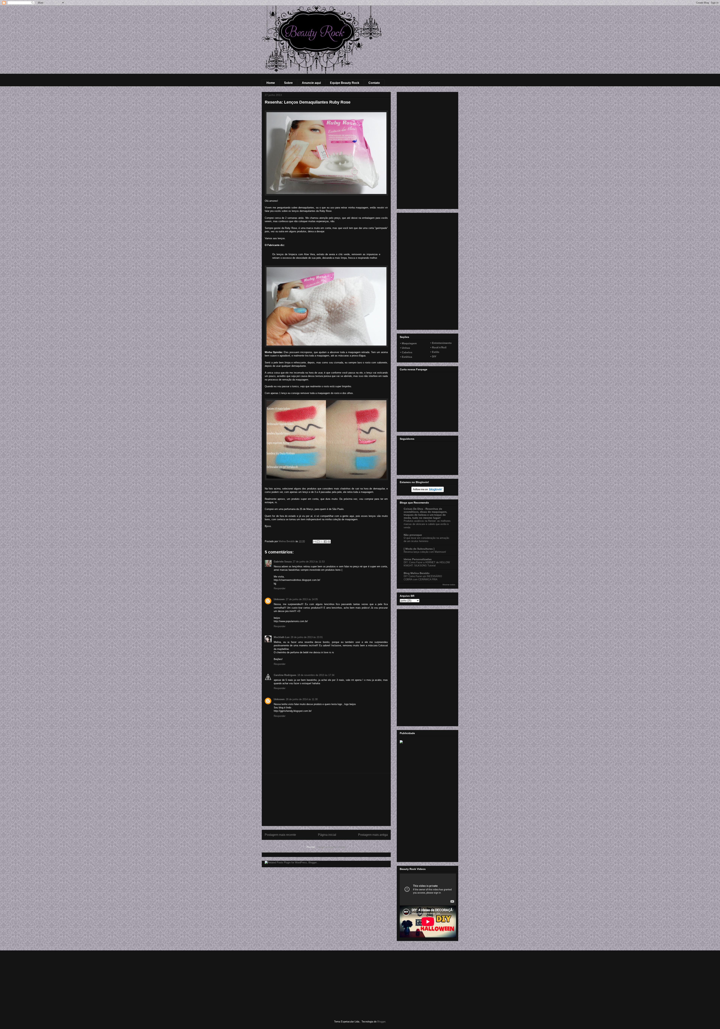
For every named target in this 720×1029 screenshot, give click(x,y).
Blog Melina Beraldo (417, 573)
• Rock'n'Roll (438, 347)
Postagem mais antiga (373, 834)
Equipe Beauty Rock (344, 82)
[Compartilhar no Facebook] (325, 541)
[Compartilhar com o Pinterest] (329, 541)
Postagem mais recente (280, 834)
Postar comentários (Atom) (331, 847)
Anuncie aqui (311, 82)
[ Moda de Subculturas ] (419, 548)
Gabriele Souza (283, 561)
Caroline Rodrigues (285, 675)
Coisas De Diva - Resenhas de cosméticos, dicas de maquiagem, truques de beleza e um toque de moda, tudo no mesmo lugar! (425, 513)
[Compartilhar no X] (322, 541)
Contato (374, 82)
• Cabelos (406, 352)
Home (270, 82)
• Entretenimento (441, 342)
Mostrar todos (448, 584)
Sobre (288, 82)
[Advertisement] (326, 799)
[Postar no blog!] (318, 541)
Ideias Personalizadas (418, 559)
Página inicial (327, 834)
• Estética (406, 356)
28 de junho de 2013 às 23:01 (307, 637)
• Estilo (434, 351)
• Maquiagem (408, 343)
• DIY (433, 356)
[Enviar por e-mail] (314, 541)
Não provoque (413, 534)
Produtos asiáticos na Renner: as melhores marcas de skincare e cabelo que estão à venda (427, 524)
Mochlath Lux (282, 637)
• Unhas (405, 347)
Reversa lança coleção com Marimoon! (425, 551)
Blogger (381, 1021)
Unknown (279, 599)
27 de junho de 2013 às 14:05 (302, 599)
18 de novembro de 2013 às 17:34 (315, 675)
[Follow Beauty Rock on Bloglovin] (427, 491)
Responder (279, 588)
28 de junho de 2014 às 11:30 (302, 699)
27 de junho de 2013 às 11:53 (309, 561)
